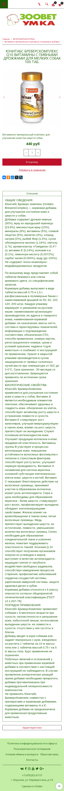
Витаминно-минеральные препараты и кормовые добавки (32, 41)
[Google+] (42, 768)
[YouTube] (33, 768)
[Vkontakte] (22, 768)
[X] (16, 177)
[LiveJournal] (21, 177)
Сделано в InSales (32, 786)
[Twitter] (37, 768)
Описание (32, 193)
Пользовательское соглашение (32, 749)
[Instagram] (29, 768)
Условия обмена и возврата (22, 754)
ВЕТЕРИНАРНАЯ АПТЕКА (24, 39)
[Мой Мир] (12, 177)
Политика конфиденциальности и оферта (32, 743)
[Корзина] (60, 4)
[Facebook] (26, 768)
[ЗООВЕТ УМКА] (32, 20)
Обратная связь (49, 754)
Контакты (32, 759)
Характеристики (32, 727)
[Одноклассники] (8, 177)
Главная (6, 39)
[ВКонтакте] (4, 177)
